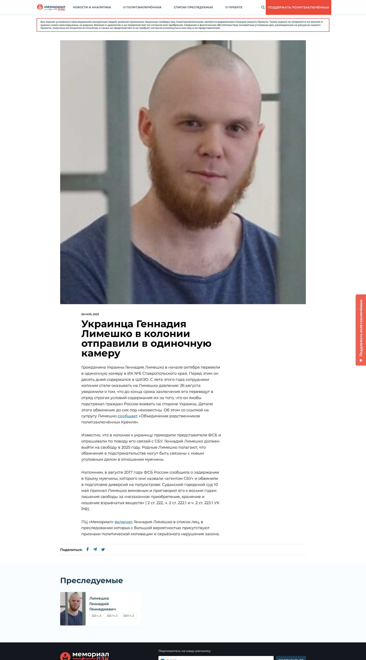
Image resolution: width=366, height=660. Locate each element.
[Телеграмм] (95, 550)
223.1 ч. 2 (128, 615)
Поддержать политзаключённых (298, 7)
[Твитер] (103, 550)
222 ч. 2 (96, 615)
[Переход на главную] (51, 7)
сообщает (128, 416)
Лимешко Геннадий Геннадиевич (102, 603)
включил (124, 522)
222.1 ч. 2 (112, 615)
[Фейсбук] (88, 550)
